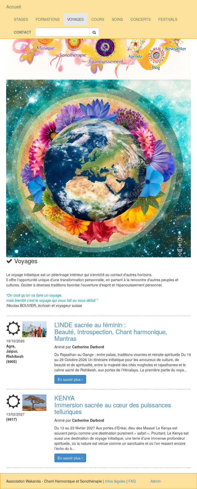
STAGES (21, 19)
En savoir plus (70, 379)
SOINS (117, 19)
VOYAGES (75, 19)
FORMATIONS (48, 19)
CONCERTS (141, 19)
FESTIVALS (167, 19)
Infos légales (115, 481)
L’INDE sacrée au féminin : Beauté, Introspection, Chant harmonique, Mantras (110, 331)
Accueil (13, 6)
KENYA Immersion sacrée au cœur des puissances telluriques (112, 404)
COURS (97, 19)
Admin (156, 481)
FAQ (132, 481)
